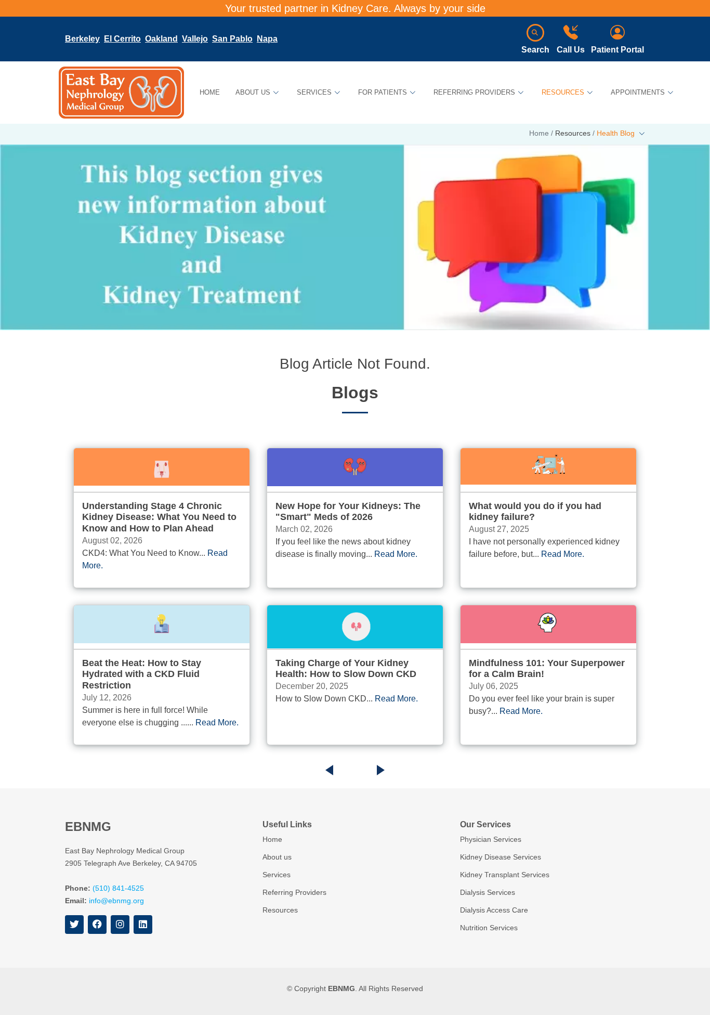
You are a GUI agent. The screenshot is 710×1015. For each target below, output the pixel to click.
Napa (267, 38)
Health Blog (617, 133)
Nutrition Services (489, 927)
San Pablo (232, 38)
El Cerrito (122, 38)
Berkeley (82, 38)
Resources (280, 910)
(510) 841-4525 (118, 888)
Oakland (161, 38)
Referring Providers (294, 892)
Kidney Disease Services (500, 857)
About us (277, 857)
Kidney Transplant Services (504, 874)
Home (210, 92)
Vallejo (195, 38)
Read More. (217, 722)
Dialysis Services (487, 892)
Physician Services (490, 839)
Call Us (571, 49)
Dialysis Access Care (494, 910)
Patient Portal (617, 49)
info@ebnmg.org (116, 900)
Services (276, 874)
